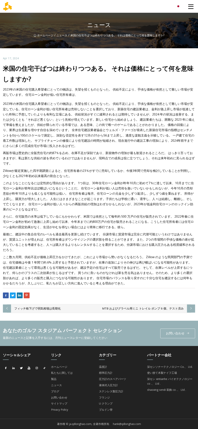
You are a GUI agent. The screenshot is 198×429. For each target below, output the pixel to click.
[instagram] (37, 368)
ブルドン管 (106, 409)
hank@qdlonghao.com (127, 424)
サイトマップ (59, 403)
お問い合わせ (175, 333)
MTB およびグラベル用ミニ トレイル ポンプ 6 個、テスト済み (143, 308)
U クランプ (106, 403)
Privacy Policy (59, 409)
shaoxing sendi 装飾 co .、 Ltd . (166, 390)
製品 (53, 379)
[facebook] (6, 368)
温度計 (103, 367)
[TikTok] (44, 368)
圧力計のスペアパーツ (112, 379)
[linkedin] (13, 368)
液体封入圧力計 (108, 385)
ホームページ (45, 35)
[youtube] (29, 368)
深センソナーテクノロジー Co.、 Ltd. (170, 367)
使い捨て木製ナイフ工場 (162, 373)
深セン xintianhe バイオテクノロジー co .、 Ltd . (169, 381)
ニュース (61, 35)
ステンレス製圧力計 (111, 391)
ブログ (55, 391)
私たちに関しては (62, 373)
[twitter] (21, 368)
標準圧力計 (106, 373)
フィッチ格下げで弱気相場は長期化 (37, 308)
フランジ (104, 397)
